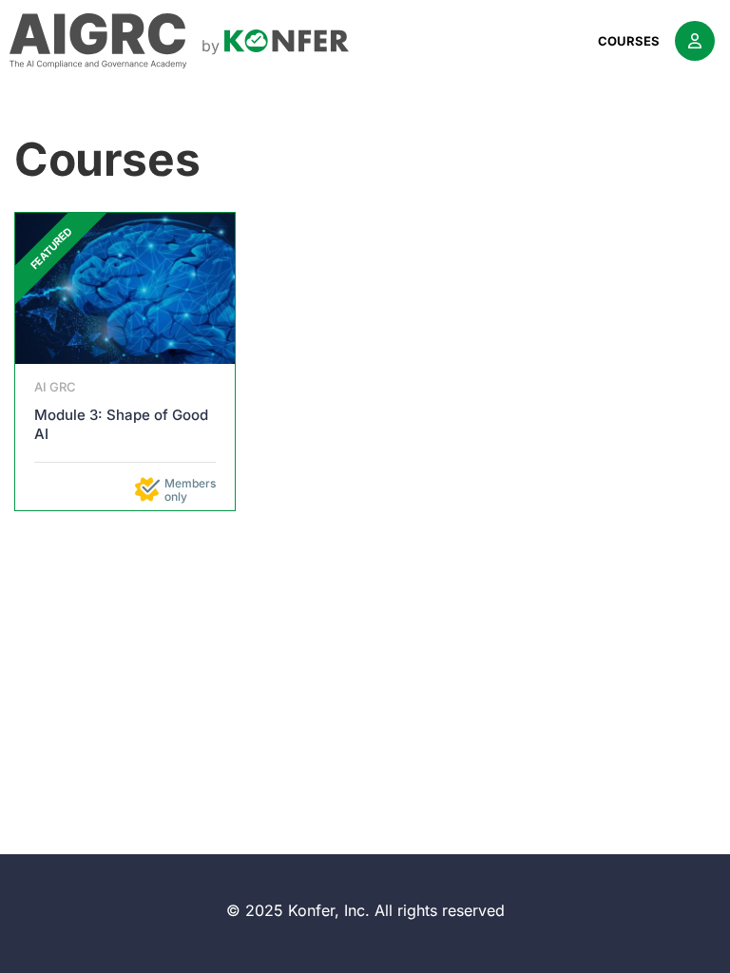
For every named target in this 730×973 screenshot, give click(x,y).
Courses (629, 40)
